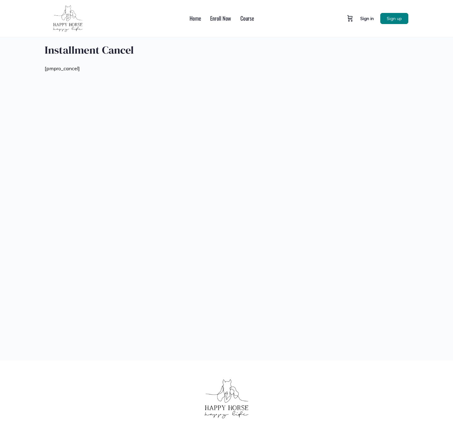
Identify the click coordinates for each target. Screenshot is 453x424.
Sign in (367, 18)
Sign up (394, 18)
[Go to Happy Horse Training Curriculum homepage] (68, 18)
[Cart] (350, 18)
